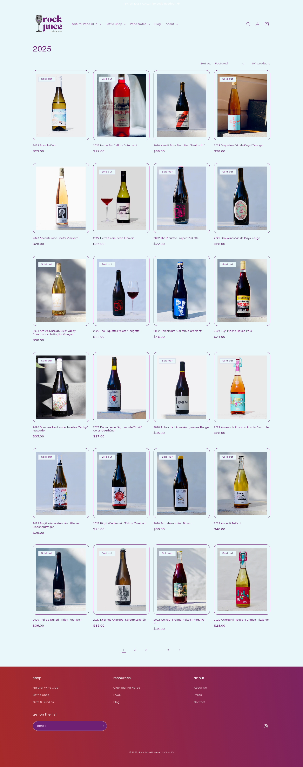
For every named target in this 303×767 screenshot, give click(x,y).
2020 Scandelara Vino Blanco (173, 523)
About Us (200, 687)
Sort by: (205, 63)
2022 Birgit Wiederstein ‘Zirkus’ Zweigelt (119, 523)
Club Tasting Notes (126, 687)
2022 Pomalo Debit (45, 145)
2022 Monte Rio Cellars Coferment (115, 145)
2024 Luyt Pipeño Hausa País (233, 331)
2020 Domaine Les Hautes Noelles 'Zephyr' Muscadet (60, 429)
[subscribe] (102, 726)
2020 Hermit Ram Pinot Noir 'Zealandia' (179, 145)
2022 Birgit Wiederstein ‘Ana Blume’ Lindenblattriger (56, 525)
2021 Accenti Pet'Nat (227, 523)
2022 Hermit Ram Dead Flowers (113, 238)
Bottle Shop (41, 695)
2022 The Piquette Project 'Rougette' (116, 331)
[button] (86, 24)
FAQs (117, 695)
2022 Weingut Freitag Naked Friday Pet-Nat (180, 621)
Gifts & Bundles (43, 702)
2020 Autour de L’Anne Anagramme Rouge (181, 427)
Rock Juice (145, 752)
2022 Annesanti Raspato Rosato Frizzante (241, 427)
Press (198, 695)
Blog (116, 702)
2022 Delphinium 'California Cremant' (178, 331)
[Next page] (179, 649)
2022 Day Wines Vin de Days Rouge (237, 238)
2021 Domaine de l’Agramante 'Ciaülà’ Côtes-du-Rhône (118, 429)
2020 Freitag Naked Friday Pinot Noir (57, 619)
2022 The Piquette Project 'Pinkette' (176, 238)
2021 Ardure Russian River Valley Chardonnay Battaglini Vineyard (54, 333)
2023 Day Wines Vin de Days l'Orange (238, 145)
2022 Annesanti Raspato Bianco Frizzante (241, 619)
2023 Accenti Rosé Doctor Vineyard (56, 238)
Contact (199, 702)
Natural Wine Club (45, 687)
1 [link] (124, 649)
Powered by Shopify (162, 752)
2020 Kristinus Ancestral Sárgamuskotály (119, 619)
